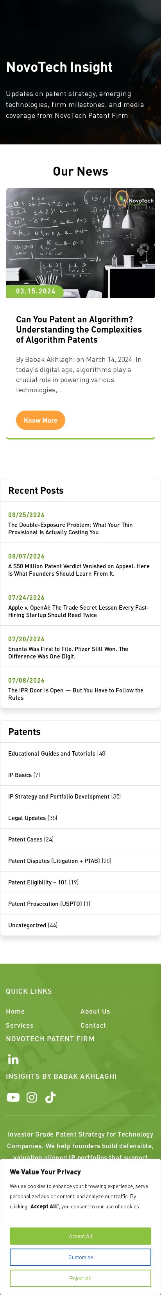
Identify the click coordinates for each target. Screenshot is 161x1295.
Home (15, 1011)
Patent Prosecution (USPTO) (45, 903)
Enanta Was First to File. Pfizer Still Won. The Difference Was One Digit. (68, 652)
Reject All (81, 1278)
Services (20, 1025)
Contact (93, 1025)
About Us (95, 1011)
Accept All (81, 1236)
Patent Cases (25, 839)
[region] (80, 1227)
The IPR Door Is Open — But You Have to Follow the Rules (75, 693)
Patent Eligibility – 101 (37, 882)
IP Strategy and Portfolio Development (58, 796)
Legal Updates (27, 818)
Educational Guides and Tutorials (51, 753)
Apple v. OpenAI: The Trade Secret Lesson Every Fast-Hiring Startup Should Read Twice (78, 611)
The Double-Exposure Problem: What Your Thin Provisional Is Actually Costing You (70, 528)
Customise (80, 1257)
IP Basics (20, 775)
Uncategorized (27, 925)
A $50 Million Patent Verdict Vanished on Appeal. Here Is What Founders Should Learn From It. (79, 569)
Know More (40, 420)
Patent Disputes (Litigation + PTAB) (54, 861)
